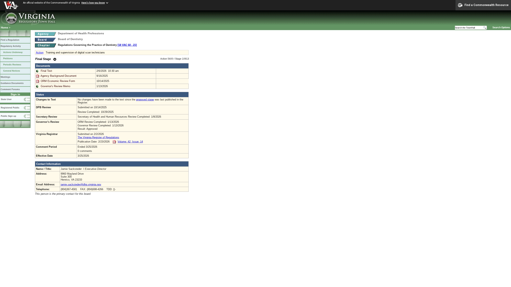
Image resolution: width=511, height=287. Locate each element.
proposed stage (145, 99)
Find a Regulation (10, 40)
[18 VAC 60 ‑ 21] (127, 44)
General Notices (11, 71)
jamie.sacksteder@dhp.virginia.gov (81, 184)
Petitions (8, 58)
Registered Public (10, 107)
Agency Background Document (58, 75)
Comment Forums (10, 89)
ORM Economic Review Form (58, 81)
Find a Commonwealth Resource (486, 5)
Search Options (501, 27)
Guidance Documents (12, 83)
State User (6, 99)
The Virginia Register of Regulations (98, 137)
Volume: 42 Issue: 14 (130, 141)
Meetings (5, 77)
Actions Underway (13, 52)
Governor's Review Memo (55, 86)
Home (4, 27)
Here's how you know (93, 2)
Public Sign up (8, 116)
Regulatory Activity (11, 46)
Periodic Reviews (12, 64)
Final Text (46, 70)
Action (39, 52)
